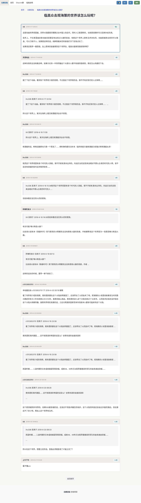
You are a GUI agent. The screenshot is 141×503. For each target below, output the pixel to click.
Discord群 (20, 3)
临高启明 (29, 3)
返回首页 (70, 479)
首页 (12, 3)
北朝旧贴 (30, 10)
